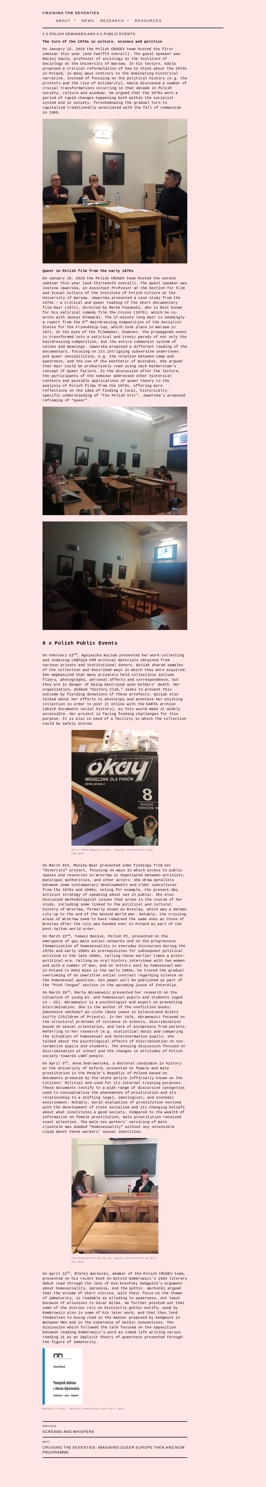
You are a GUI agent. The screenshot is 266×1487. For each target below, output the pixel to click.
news (88, 21)
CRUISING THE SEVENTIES (71, 13)
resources (148, 21)
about (63, 21)
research (112, 21)
